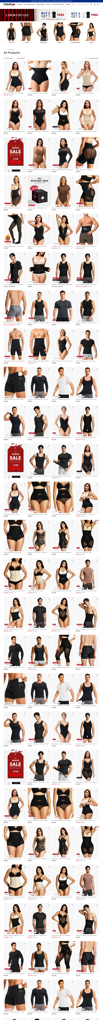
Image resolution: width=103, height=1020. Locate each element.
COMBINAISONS (40, 4)
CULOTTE (48, 4)
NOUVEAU (19, 4)
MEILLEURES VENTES (29, 4)
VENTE (73, 4)
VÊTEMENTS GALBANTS (58, 4)
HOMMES (68, 4)
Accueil (5, 49)
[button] (90, 4)
